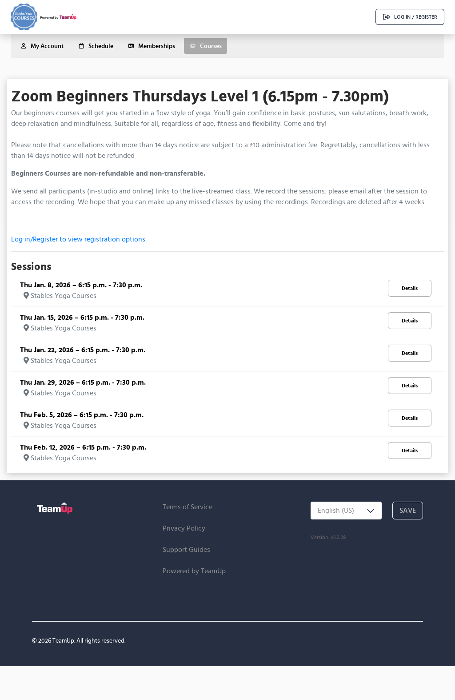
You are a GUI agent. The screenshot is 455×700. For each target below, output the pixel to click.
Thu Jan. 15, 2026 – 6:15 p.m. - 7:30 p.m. (82, 317)
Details (410, 288)
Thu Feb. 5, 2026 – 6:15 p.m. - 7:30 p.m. (82, 414)
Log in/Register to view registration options (78, 239)
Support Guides (186, 549)
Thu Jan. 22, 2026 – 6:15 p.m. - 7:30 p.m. (82, 349)
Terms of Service (187, 506)
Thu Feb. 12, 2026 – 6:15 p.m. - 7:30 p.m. (83, 447)
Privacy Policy (184, 528)
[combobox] (346, 510)
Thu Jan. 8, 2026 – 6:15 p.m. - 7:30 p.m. (81, 284)
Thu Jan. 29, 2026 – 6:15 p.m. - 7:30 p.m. (83, 382)
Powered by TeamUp (194, 570)
